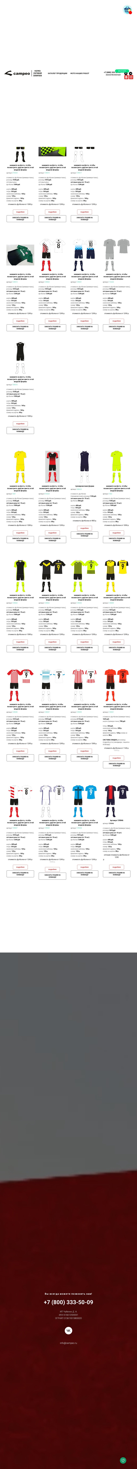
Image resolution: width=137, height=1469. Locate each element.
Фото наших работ (79, 73)
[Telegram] (130, 73)
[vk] (125, 73)
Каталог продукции (57, 73)
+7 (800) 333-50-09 (112, 72)
